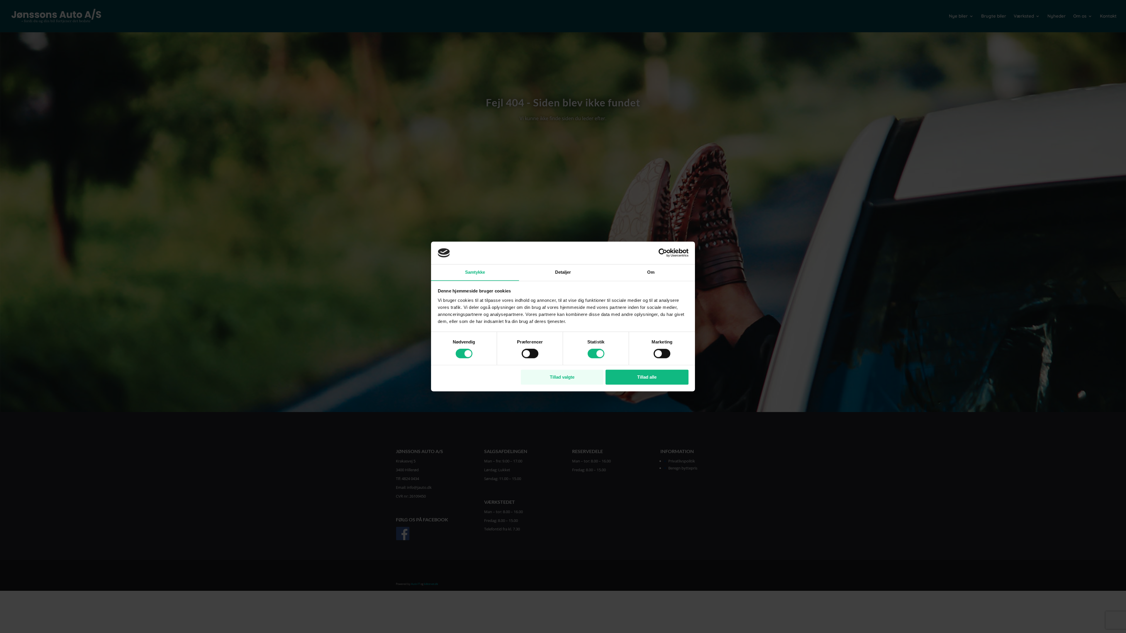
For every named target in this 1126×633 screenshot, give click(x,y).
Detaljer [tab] (563, 272)
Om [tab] (650, 272)
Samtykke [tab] (475, 272)
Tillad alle (647, 377)
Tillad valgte (562, 377)
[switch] (530, 353)
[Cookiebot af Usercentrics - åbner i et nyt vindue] (663, 253)
